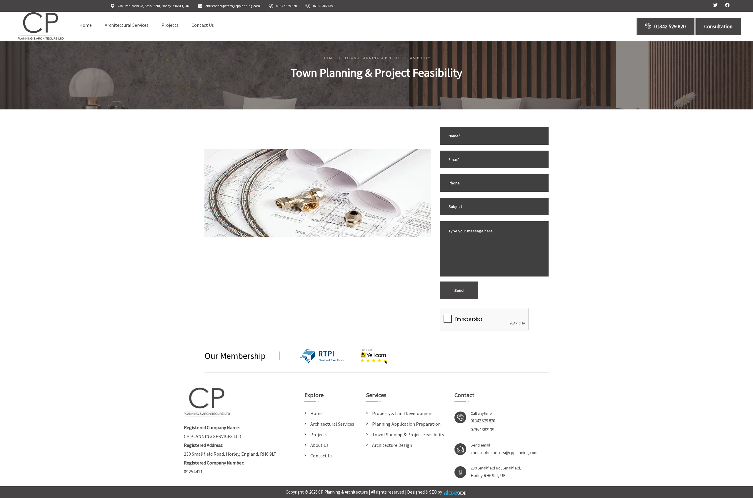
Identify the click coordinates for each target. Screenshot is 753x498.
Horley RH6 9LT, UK (488, 475)
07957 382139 (323, 6)
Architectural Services (127, 25)
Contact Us (202, 25)
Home (85, 25)
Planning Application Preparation (406, 424)
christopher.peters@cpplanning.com (232, 6)
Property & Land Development (402, 413)
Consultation (718, 26)
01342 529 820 (286, 6)
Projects (170, 25)
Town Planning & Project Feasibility (408, 434)
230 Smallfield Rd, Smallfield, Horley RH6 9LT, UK (153, 6)
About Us (319, 445)
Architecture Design (392, 445)
